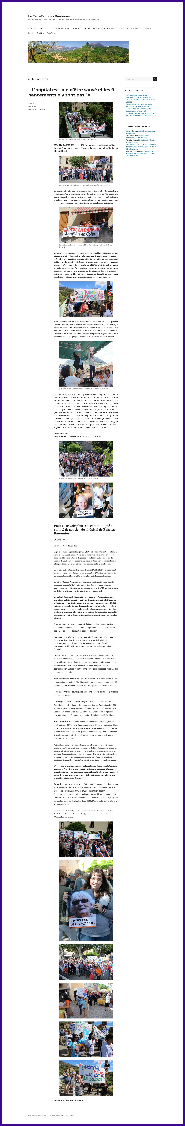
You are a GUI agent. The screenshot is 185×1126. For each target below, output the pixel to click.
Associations (136, 29)
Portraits (86, 29)
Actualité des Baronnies (59, 29)
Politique (76, 29)
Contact (42, 29)
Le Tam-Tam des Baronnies (49, 16)
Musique (147, 29)
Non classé (123, 29)
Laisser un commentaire (36, 109)
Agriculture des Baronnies (104, 29)
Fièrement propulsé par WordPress (62, 1116)
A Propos (32, 29)
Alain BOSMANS (131, 144)
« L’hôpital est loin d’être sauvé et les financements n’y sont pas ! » (72, 92)
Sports (31, 33)
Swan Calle (130, 131)
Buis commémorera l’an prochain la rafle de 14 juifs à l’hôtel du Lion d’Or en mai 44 (141, 147)
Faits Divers (51, 33)
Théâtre (40, 33)
